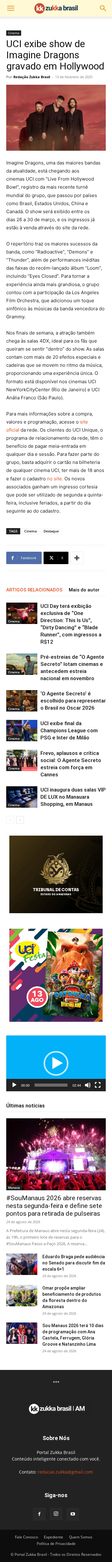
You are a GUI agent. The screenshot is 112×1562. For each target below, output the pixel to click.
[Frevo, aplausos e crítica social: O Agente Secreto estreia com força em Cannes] (21, 760)
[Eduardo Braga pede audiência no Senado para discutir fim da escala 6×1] (21, 1264)
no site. (55, 479)
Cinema (13, 33)
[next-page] (20, 820)
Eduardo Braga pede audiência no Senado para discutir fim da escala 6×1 (73, 1263)
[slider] (51, 1085)
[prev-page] (10, 820)
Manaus (14, 1187)
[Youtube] (73, 1514)
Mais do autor (84, 590)
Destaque (51, 531)
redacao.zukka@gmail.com (65, 1472)
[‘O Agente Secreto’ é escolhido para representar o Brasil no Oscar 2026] (21, 700)
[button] (11, 8)
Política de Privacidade (56, 1543)
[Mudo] (88, 1085)
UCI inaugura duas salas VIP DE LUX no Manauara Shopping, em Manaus (73, 797)
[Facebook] (39, 1514)
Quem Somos (80, 1537)
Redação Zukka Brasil (31, 76)
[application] (56, 1063)
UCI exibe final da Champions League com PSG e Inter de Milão (69, 730)
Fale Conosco (26, 1537)
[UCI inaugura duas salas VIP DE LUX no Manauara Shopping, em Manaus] (21, 797)
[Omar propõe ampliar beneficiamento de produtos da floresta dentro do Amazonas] (21, 1295)
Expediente (53, 1537)
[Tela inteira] (98, 1085)
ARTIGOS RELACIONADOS (34, 590)
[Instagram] (56, 1514)
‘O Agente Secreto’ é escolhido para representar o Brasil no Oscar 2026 (73, 700)
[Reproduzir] (14, 1085)
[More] (76, 558)
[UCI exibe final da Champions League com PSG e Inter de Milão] (21, 730)
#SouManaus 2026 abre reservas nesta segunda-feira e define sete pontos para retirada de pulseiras (54, 1205)
